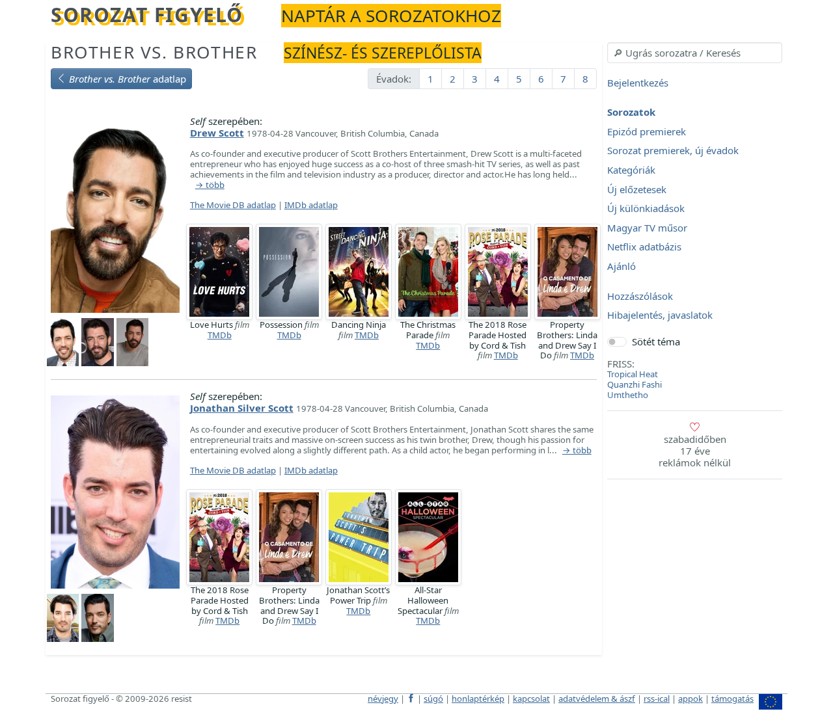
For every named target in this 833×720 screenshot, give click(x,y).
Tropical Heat (632, 374)
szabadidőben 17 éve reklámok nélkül (695, 451)
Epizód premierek (646, 131)
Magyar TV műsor (647, 227)
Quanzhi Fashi (634, 384)
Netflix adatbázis (644, 247)
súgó (433, 698)
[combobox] (694, 52)
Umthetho (627, 395)
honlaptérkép (478, 698)
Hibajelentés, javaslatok (660, 315)
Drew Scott (217, 132)
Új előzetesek (636, 189)
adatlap (127, 78)
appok (690, 698)
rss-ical (657, 698)
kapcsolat (531, 698)
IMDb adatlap (311, 205)
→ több (210, 185)
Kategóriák (631, 169)
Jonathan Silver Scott (242, 407)
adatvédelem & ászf (596, 698)
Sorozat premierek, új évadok (673, 150)
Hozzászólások (640, 295)
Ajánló (621, 266)
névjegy (383, 698)
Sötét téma (656, 341)
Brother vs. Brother (154, 52)
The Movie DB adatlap (233, 205)
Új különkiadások (646, 208)
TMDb (220, 335)
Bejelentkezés (637, 82)
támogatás (732, 698)
